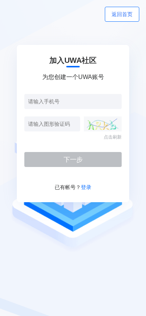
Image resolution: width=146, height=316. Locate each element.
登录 (86, 187)
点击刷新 (113, 137)
